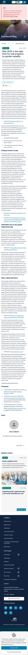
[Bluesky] (6, 613)
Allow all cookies (14, 648)
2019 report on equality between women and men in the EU (14, 398)
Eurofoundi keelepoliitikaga (10, 16)
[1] (17, 96)
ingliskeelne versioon (8, 14)
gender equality (21, 128)
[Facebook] (11, 608)
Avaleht (4, 43)
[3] (12, 183)
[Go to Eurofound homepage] (6, 2)
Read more (22, 483)
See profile (19, 445)
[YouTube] (21, 608)
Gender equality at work (16, 352)
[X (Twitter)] (11, 613)
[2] (25, 105)
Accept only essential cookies (14, 652)
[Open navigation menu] (24, 2)
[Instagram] (16, 608)
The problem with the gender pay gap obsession (15, 391)
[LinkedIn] (6, 608)
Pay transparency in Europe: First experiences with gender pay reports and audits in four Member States (15, 219)
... (11, 43)
